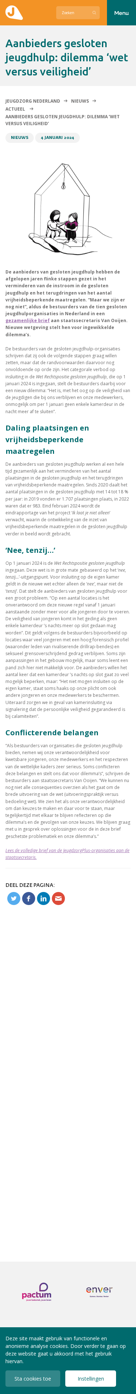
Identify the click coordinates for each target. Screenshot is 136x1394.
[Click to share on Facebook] (28, 898)
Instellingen (91, 1378)
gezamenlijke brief (27, 320)
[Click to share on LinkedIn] (43, 898)
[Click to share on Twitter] (13, 898)
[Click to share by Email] (58, 898)
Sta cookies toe (33, 1378)
